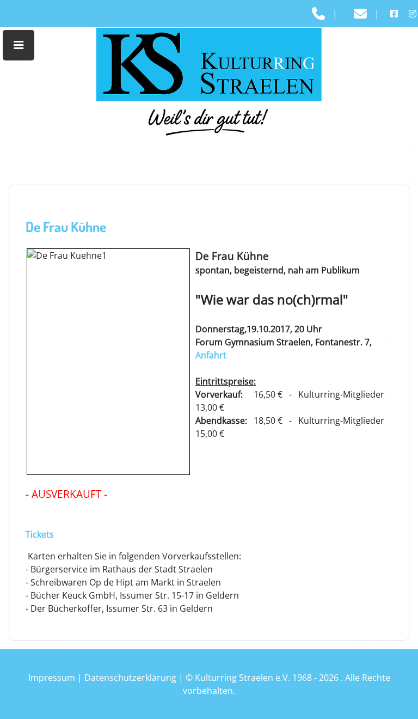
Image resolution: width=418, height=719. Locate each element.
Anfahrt (210, 355)
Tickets (40, 534)
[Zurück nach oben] (399, 698)
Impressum (51, 678)
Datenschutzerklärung (130, 678)
